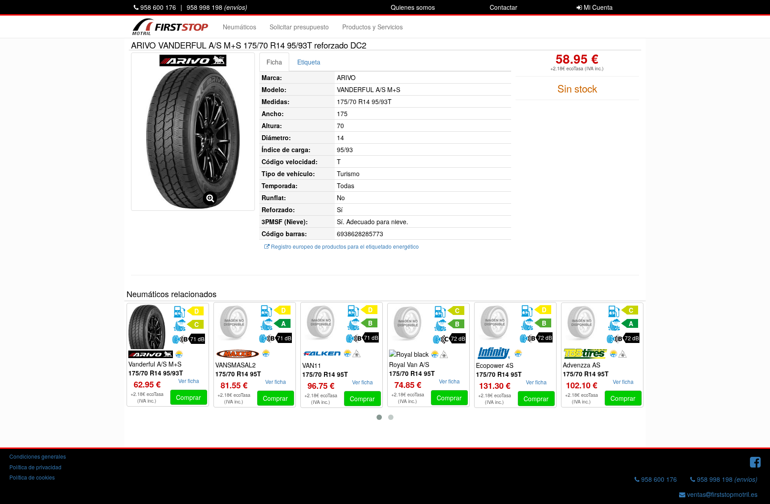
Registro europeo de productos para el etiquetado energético (344, 246)
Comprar (188, 397)
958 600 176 (157, 7)
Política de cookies (32, 477)
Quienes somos (413, 7)
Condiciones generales (37, 456)
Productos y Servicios (372, 26)
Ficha (274, 61)
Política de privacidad (35, 467)
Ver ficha (188, 380)
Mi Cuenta (597, 7)
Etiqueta (308, 61)
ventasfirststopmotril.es (721, 494)
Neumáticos (239, 26)
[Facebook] (755, 461)
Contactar (503, 7)
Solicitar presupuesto (299, 26)
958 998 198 (217, 7)
